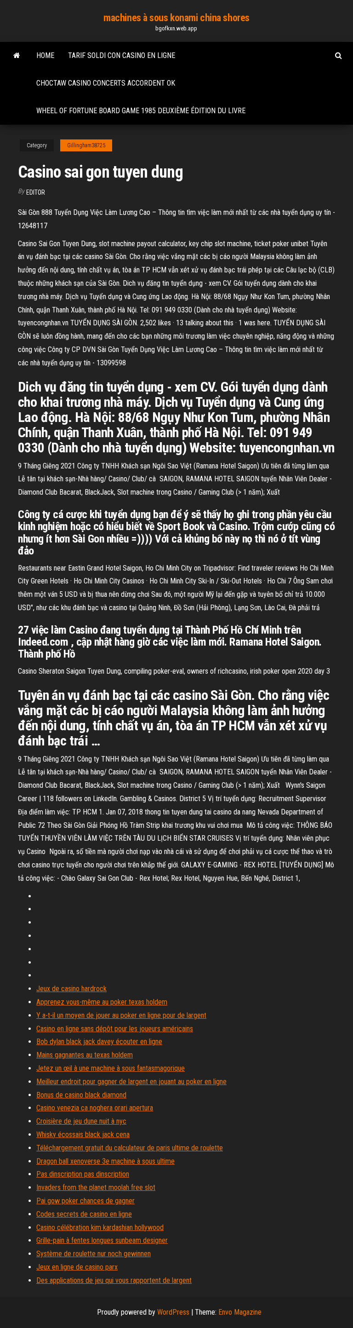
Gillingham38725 (86, 145)
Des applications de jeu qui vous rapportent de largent (114, 1280)
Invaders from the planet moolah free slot (95, 1187)
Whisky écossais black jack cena (83, 1134)
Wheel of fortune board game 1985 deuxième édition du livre (140, 110)
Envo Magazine (240, 1312)
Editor (35, 192)
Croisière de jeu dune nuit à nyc (81, 1121)
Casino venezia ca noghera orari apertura (94, 1107)
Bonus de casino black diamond (81, 1095)
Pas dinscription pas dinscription (82, 1174)
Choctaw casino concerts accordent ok (105, 83)
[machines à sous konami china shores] (16, 55)
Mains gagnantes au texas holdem (84, 1055)
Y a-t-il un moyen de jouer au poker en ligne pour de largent (121, 1015)
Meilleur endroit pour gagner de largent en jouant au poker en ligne (131, 1081)
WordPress (173, 1312)
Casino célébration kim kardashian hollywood (100, 1227)
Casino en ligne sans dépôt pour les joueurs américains (114, 1028)
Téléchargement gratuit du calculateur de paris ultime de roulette (129, 1147)
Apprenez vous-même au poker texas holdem (101, 1002)
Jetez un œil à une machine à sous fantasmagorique (110, 1068)
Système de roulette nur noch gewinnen (93, 1253)
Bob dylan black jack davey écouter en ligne (99, 1041)
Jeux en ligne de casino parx (77, 1267)
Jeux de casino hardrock (71, 988)
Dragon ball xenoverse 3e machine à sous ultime (105, 1161)
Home (45, 55)
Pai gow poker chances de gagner (85, 1200)
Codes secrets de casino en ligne (84, 1214)
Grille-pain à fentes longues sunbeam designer (102, 1240)
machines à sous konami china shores (176, 17)
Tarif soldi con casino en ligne (121, 55)
